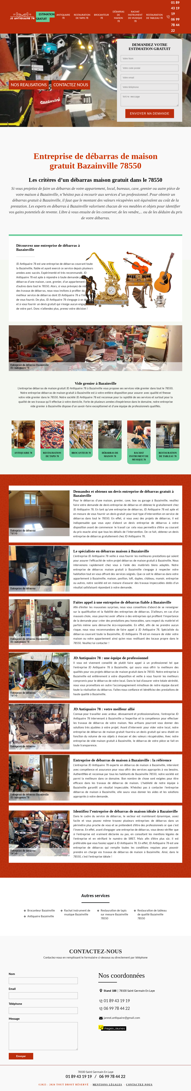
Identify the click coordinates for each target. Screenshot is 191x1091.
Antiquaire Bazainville (40, 916)
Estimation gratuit (45, 17)
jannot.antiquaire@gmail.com (122, 1018)
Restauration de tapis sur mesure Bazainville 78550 (114, 914)
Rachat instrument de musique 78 (135, 16)
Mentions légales (107, 1084)
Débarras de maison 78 (118, 16)
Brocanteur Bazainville (41, 910)
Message (14, 1018)
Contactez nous (71, 84)
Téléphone (15, 1004)
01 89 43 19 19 (175, 8)
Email (12, 989)
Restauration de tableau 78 (154, 17)
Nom (12, 974)
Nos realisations (29, 84)
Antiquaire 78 (63, 17)
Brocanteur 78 (101, 17)
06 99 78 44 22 (175, 25)
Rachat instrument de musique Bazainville (77, 912)
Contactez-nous (139, 1084)
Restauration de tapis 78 (82, 17)
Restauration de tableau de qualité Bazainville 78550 (152, 914)
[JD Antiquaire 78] (22, 17)
